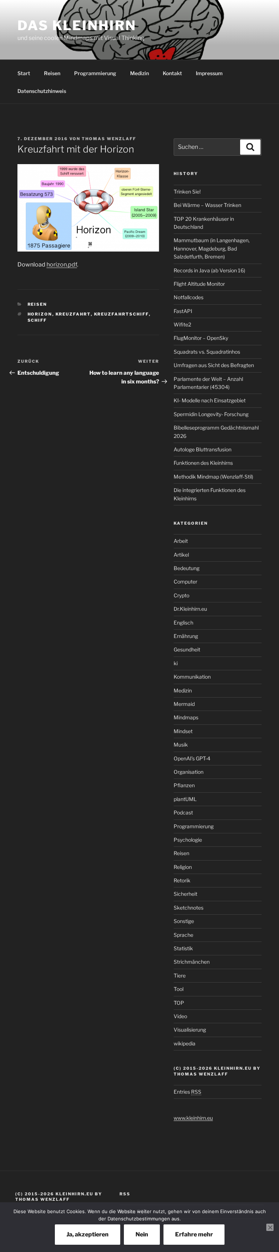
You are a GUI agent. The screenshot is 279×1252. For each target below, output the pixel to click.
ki (176, 663)
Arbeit (181, 541)
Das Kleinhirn (76, 25)
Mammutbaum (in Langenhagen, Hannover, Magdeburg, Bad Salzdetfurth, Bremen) (212, 248)
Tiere (180, 975)
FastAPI (183, 311)
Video (180, 1016)
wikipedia (184, 1043)
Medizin (139, 73)
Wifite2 (182, 324)
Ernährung (186, 636)
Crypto (181, 595)
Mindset (183, 731)
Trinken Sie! (187, 191)
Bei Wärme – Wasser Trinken (207, 205)
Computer (185, 581)
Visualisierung (190, 1030)
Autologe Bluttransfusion (202, 449)
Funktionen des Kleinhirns (203, 463)
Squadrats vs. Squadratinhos (207, 352)
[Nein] (270, 1227)
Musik (181, 744)
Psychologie (188, 840)
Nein (142, 1234)
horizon (40, 314)
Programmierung (95, 73)
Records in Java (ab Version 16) (209, 270)
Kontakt (172, 73)
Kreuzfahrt (73, 314)
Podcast (183, 812)
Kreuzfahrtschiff (121, 314)
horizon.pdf (61, 264)
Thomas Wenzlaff (109, 138)
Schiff (37, 320)
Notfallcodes (188, 297)
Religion (183, 867)
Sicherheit (185, 894)
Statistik (183, 948)
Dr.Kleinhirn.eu (190, 609)
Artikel (181, 555)
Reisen (52, 73)
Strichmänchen (192, 962)
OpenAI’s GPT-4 (192, 758)
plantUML (185, 799)
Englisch (183, 622)
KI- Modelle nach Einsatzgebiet (210, 400)
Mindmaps (186, 717)
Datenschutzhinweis (41, 91)
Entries (187, 1092)
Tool (178, 989)
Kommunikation (192, 677)
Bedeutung (186, 568)
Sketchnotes (188, 908)
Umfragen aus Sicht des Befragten (214, 365)
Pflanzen (184, 785)
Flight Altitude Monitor (199, 284)
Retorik (182, 880)
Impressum (209, 73)
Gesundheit (187, 649)
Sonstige (184, 921)
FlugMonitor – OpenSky (201, 338)
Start (23, 73)
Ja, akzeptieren (87, 1234)
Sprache (183, 935)
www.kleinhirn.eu (193, 1118)
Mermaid (184, 704)
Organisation (188, 772)
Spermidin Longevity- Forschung (211, 414)
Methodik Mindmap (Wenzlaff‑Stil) (213, 476)
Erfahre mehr (194, 1234)
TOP (179, 1003)
